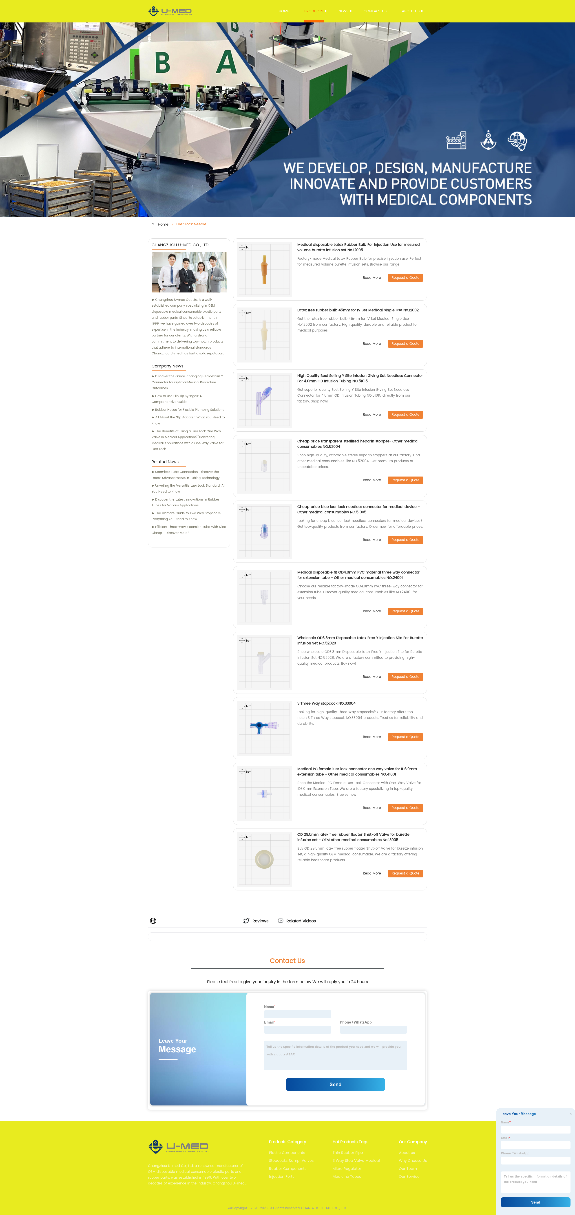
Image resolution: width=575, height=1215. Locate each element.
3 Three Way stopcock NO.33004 (326, 703)
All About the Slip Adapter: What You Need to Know (188, 420)
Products (313, 11)
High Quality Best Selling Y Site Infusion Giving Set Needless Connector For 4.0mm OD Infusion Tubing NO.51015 (360, 378)
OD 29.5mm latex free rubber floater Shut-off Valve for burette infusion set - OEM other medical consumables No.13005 (353, 837)
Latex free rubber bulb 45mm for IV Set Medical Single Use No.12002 (358, 310)
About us (411, 11)
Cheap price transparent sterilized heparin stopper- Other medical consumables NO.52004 (357, 444)
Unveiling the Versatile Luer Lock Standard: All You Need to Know (188, 488)
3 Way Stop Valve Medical (356, 1160)
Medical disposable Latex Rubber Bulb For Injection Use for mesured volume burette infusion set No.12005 (358, 247)
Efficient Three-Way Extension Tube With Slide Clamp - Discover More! (189, 530)
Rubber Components (287, 1168)
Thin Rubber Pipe (348, 1153)
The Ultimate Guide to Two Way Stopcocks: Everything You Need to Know (186, 516)
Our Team (408, 1169)
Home (284, 11)
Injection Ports (281, 1176)
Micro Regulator (347, 1168)
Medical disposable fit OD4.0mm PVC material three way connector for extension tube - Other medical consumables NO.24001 (358, 575)
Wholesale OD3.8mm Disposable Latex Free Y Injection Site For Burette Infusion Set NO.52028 (360, 640)
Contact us (375, 11)
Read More (372, 278)
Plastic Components (287, 1153)
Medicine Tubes (347, 1176)
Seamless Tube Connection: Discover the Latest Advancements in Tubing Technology (186, 475)
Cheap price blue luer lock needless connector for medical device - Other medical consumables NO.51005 (358, 509)
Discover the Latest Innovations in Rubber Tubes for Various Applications (185, 502)
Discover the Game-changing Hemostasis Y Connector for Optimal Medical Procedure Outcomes (187, 382)
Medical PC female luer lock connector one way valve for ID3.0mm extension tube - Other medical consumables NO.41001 (357, 771)
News (343, 11)
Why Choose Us (413, 1161)
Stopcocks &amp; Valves (291, 1160)
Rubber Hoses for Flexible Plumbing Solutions (189, 409)
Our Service (409, 1177)
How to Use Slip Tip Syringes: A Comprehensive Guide (177, 399)
